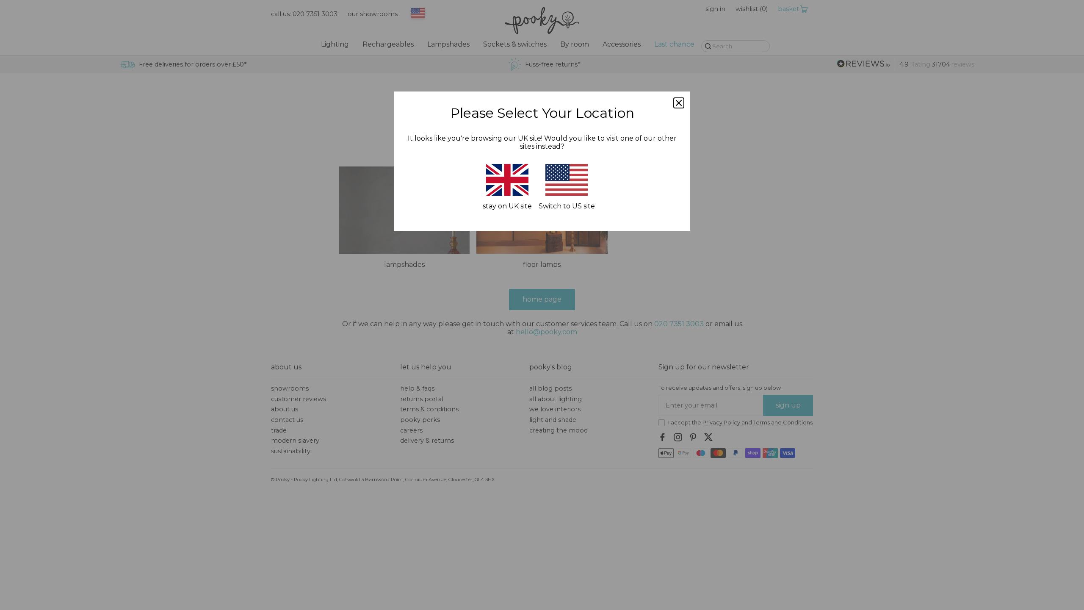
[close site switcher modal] (679, 103)
